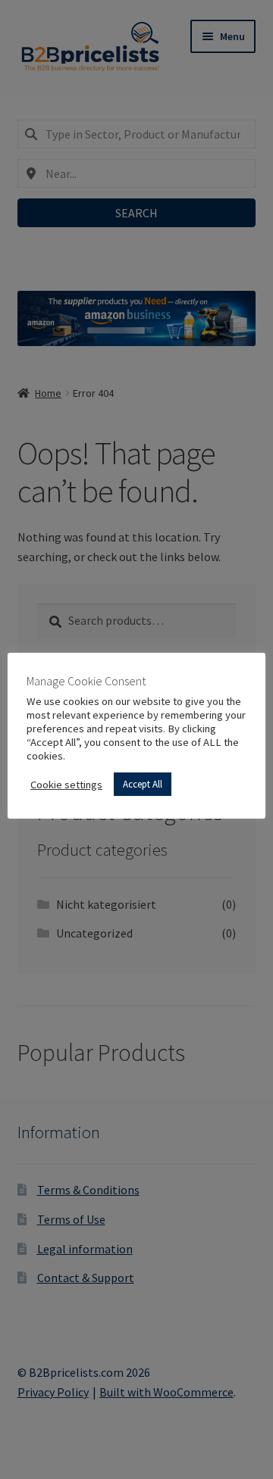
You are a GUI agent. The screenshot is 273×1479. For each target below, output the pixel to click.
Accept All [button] (142, 784)
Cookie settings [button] (66, 784)
